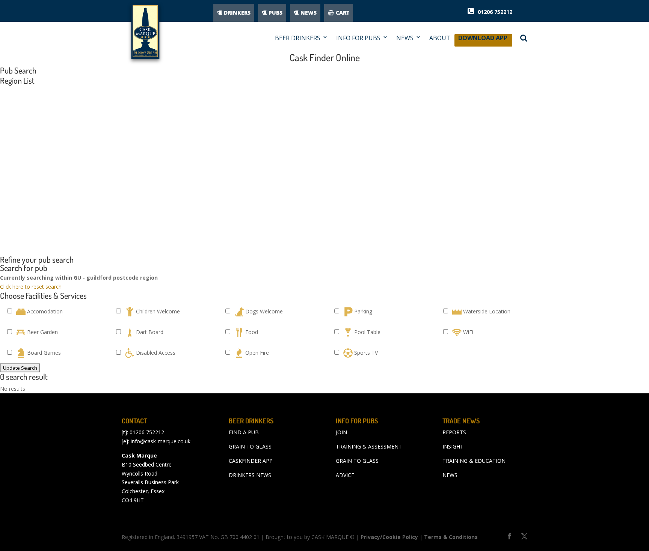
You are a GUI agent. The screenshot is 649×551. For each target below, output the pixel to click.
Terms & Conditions (451, 536)
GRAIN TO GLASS (250, 446)
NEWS (308, 12)
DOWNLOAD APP (482, 40)
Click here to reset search (31, 286)
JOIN (341, 432)
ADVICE (345, 475)
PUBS (275, 12)
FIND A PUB (244, 432)
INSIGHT (452, 446)
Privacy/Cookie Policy (389, 536)
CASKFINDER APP (251, 460)
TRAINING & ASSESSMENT (369, 446)
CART (342, 12)
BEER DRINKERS (297, 38)
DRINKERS (237, 12)
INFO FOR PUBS (358, 38)
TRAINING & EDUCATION (474, 460)
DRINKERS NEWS (250, 475)
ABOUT (439, 38)
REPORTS (454, 432)
